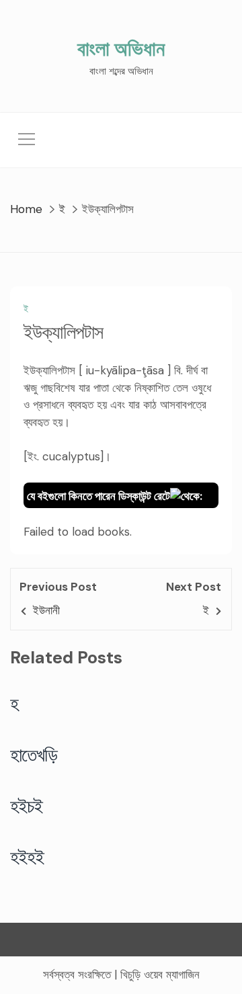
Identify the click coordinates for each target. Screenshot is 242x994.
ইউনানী (46, 610)
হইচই (26, 806)
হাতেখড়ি (34, 755)
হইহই (27, 857)
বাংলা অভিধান (121, 49)
